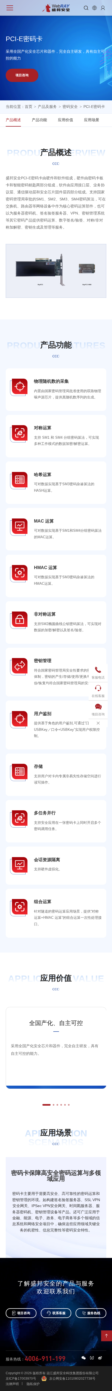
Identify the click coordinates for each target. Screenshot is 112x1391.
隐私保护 (33, 1384)
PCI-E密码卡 (94, 106)
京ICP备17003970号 (21, 1378)
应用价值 (65, 120)
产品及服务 (47, 106)
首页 (28, 106)
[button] (46, 1105)
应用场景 (91, 120)
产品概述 (13, 120)
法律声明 (12, 1384)
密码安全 (70, 106)
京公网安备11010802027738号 (72, 1378)
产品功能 (39, 120)
